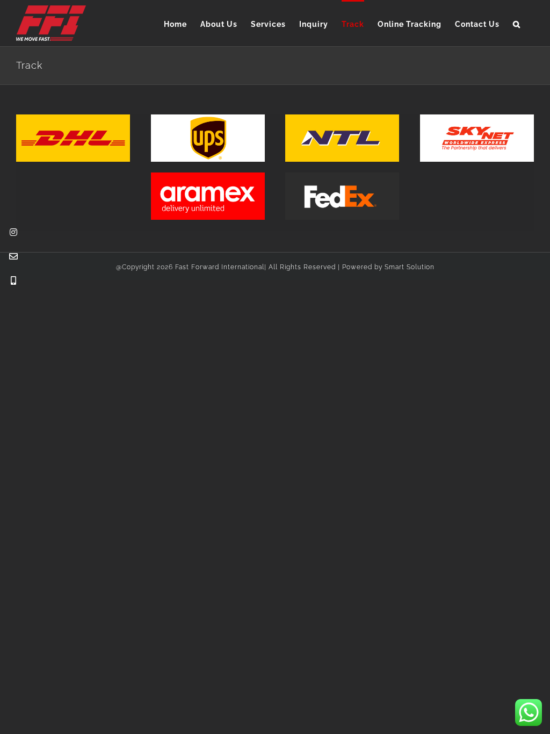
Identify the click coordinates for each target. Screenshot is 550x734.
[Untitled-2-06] (208, 118)
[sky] (477, 118)
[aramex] (208, 176)
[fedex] (342, 176)
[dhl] (73, 118)
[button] (516, 23)
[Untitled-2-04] (342, 118)
